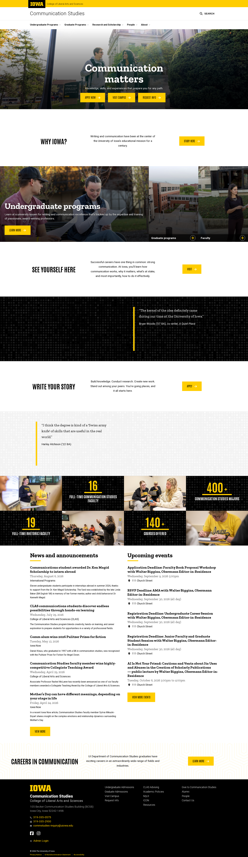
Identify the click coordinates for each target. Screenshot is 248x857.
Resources (149, 804)
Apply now (90, 97)
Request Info (112, 800)
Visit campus (120, 97)
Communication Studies (57, 13)
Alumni (185, 791)
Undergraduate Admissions (119, 787)
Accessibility (79, 855)
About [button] (144, 24)
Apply (190, 386)
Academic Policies (153, 791)
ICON (146, 800)
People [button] (131, 24)
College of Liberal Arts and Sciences (65, 4)
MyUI (146, 796)
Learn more (199, 761)
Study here (190, 141)
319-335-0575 (42, 817)
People (186, 796)
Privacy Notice (36, 855)
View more (40, 731)
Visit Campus (112, 796)
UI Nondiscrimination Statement (58, 855)
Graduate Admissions (116, 791)
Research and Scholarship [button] (106, 24)
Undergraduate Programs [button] (44, 24)
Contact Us (188, 800)
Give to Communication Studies (199, 787)
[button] (207, 13)
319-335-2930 (42, 821)
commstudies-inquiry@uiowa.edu (53, 825)
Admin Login (41, 840)
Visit (190, 269)
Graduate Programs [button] (75, 24)
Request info (150, 97)
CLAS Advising (151, 787)
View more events (141, 697)
